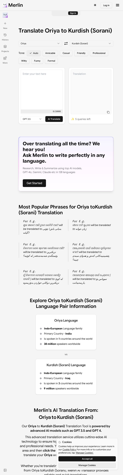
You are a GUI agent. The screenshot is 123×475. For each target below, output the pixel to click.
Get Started (34, 183)
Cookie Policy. (69, 449)
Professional (99, 53)
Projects (5, 51)
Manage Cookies (87, 465)
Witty (24, 60)
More (5, 63)
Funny (37, 60)
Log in (106, 5)
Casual (66, 53)
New (5, 28)
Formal (51, 60)
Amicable (50, 53)
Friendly (81, 53)
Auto (35, 53)
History (5, 39)
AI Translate (54, 119)
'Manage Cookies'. (85, 452)
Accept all (87, 458)
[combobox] (40, 43)
